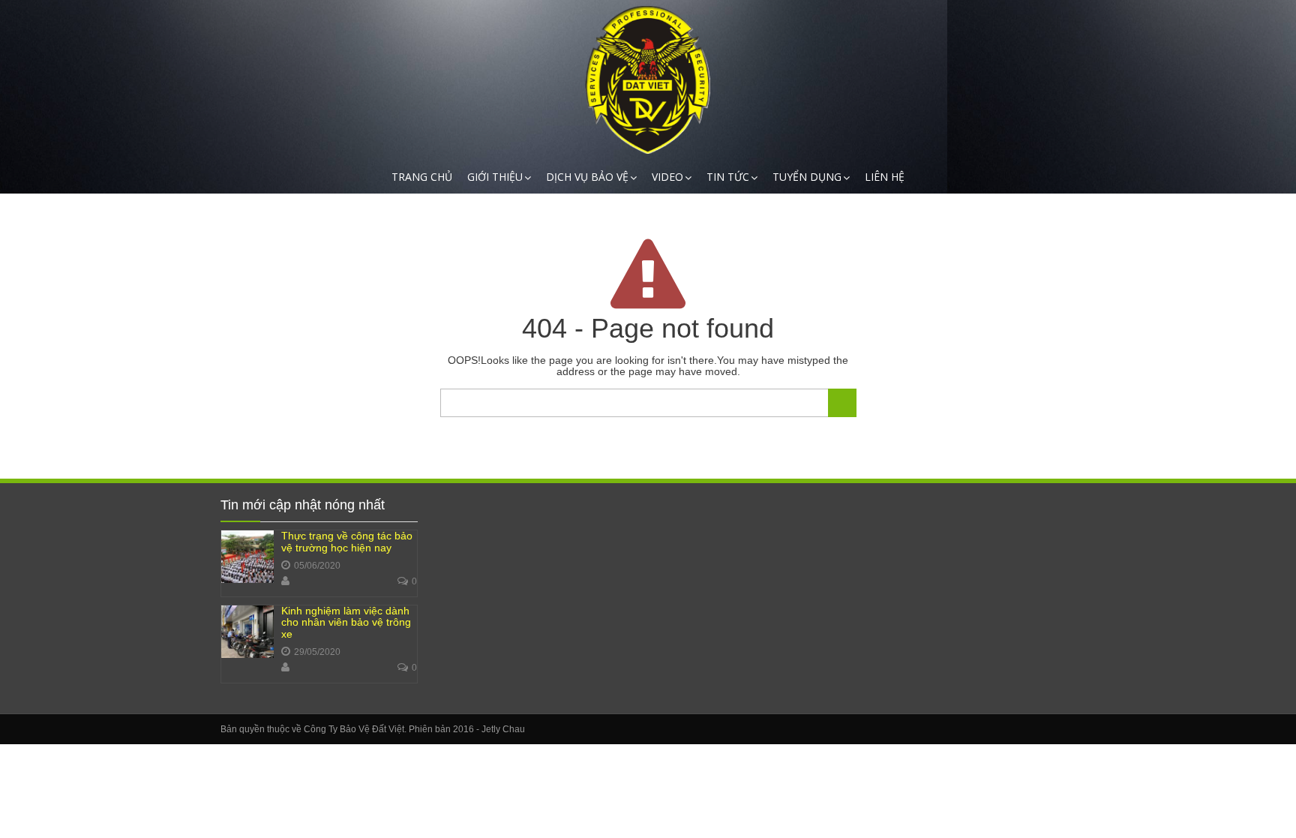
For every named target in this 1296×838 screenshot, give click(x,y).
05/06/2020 (317, 565)
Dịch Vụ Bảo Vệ (587, 177)
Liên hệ (884, 177)
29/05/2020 (317, 652)
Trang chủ (422, 177)
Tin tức (727, 177)
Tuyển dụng (807, 177)
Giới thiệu (495, 177)
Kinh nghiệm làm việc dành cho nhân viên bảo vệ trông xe (346, 622)
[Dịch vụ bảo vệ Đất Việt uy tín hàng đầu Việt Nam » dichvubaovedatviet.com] (648, 80)
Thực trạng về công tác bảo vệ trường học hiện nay (346, 541)
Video (667, 177)
